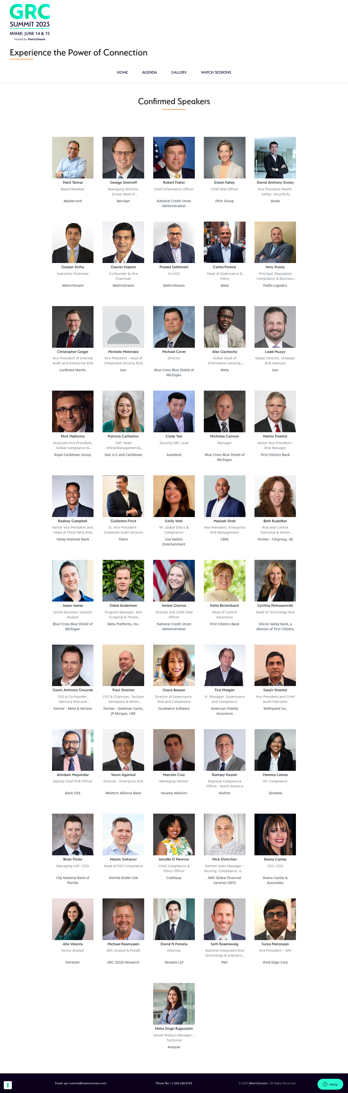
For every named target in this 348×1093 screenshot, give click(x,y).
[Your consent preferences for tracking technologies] (8, 1085)
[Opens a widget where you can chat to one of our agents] (330, 1085)
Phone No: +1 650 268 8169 (174, 1083)
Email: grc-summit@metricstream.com (80, 1083)
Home (122, 72)
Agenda (149, 72)
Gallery (179, 72)
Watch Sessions (216, 72)
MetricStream (258, 1083)
